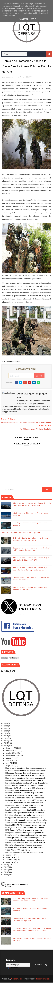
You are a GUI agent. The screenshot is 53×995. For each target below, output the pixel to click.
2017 (6, 738)
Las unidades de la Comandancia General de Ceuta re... (26, 783)
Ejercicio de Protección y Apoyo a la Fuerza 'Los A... (25, 805)
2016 (6, 741)
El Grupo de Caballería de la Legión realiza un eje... (24, 773)
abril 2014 (10, 855)
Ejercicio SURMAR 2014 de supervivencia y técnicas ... (26, 825)
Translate (14, 968)
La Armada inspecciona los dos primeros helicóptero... (26, 771)
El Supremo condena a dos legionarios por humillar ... (25, 833)
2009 (6, 875)
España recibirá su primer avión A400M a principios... (25, 810)
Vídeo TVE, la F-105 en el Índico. (17, 850)
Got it (33, 19)
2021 (6, 728)
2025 (6, 723)
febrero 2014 (11, 860)
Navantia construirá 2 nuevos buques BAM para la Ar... (26, 835)
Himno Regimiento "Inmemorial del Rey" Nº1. (21, 533)
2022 (6, 726)
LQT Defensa (6, 886)
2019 (6, 733)
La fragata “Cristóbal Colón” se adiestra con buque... (25, 828)
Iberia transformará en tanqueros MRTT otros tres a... (26, 800)
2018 (6, 736)
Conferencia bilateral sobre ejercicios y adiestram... (25, 840)
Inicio (3, 882)
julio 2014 (10, 761)
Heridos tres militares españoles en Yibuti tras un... (24, 785)
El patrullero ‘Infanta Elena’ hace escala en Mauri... (24, 847)
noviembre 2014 (12, 751)
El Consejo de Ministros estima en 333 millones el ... (25, 788)
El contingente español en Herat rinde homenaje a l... (25, 778)
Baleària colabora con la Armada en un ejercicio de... (25, 815)
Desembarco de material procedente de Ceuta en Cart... (27, 820)
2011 (6, 870)
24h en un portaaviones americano (14, 884)
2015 (6, 743)
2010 (6, 872)
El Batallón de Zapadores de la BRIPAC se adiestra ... (25, 813)
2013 (6, 865)
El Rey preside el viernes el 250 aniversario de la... (24, 818)
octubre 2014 (11, 753)
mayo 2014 (10, 766)
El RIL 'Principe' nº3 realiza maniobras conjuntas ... (24, 830)
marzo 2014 (11, 857)
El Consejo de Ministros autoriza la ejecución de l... (24, 793)
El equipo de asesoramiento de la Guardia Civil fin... (24, 852)
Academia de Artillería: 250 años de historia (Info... (24, 803)
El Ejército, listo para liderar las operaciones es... (23, 845)
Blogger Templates (43, 979)
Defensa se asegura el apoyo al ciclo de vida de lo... (25, 795)
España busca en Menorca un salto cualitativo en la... (25, 842)
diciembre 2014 (12, 748)
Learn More (23, 19)
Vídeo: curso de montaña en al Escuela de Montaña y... (26, 823)
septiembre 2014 (12, 756)
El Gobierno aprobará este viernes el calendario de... (25, 798)
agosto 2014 (11, 758)
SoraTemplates (17, 979)
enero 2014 (10, 862)
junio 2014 (10, 763)
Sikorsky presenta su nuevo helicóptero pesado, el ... (25, 838)
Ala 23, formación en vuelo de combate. (20, 808)
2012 (6, 867)
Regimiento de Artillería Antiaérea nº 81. (21, 790)
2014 (6, 746)
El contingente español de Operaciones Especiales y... (25, 768)
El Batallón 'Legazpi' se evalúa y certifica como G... (24, 780)
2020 (6, 731)
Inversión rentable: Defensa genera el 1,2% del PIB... (25, 775)
